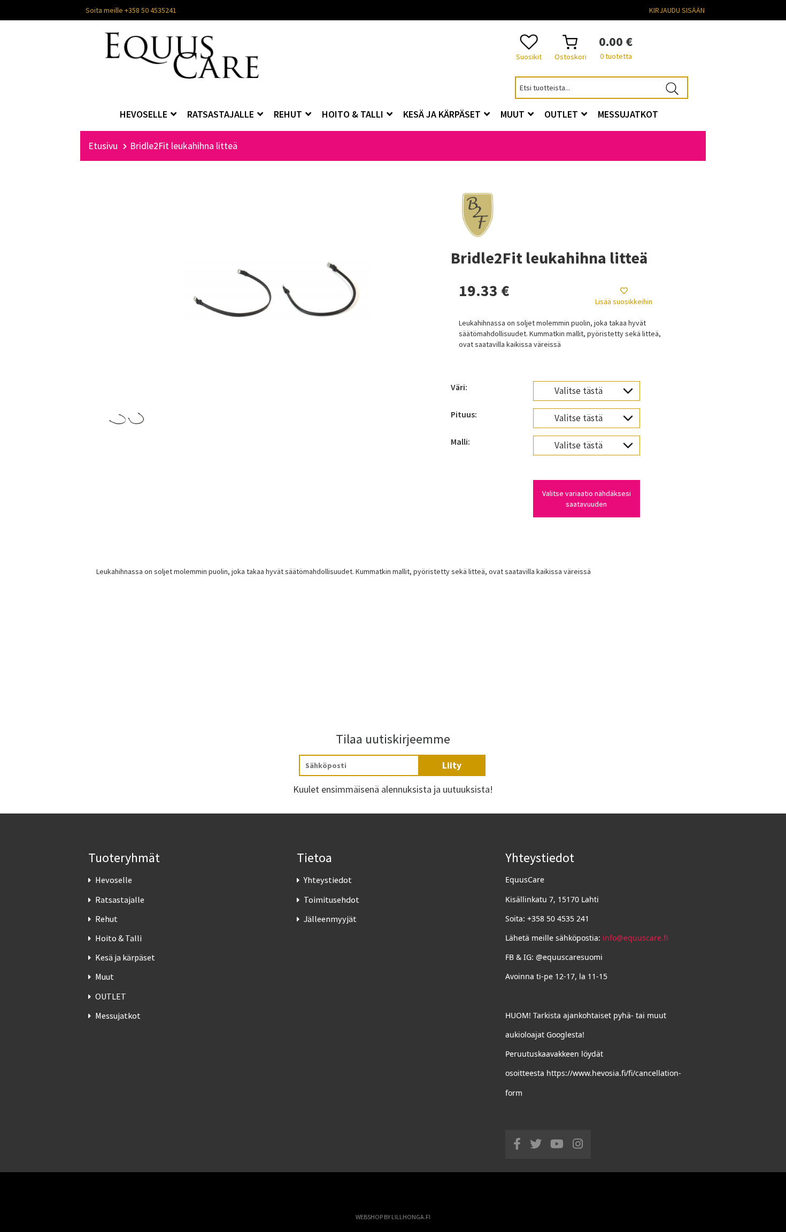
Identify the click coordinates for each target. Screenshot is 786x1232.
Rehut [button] (289, 114)
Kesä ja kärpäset (125, 957)
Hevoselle (113, 879)
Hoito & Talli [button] (354, 114)
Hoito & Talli (118, 938)
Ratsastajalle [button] (221, 114)
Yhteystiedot (328, 879)
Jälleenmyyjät (330, 918)
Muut (104, 976)
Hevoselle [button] (144, 114)
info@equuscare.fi (635, 938)
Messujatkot (118, 1015)
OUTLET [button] (562, 114)
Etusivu (103, 146)
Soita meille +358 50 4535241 (131, 10)
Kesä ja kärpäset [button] (443, 114)
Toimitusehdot (331, 899)
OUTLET (110, 996)
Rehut (106, 918)
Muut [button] (513, 114)
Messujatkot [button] (628, 114)
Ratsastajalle (119, 899)
